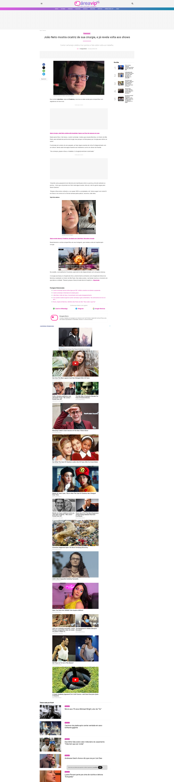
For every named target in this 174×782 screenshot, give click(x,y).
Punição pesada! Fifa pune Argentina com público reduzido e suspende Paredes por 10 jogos (129, 99)
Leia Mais (95, 767)
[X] (43, 67)
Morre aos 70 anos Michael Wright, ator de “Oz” (83, 709)
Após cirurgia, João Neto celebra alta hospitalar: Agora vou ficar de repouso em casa (74, 133)
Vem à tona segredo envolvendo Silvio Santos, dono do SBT (129, 67)
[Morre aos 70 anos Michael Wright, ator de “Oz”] (50, 712)
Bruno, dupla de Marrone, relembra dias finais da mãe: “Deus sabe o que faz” (74, 301)
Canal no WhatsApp (61, 308)
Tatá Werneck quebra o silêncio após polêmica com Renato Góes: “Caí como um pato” (129, 83)
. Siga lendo (96, 280)
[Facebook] (43, 64)
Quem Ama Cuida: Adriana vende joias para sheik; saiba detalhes (129, 91)
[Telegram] (43, 74)
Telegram (81, 308)
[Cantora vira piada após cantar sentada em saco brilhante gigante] (50, 728)
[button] (123, 4)
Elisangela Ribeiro (83, 48)
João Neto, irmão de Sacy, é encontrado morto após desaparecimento (72, 295)
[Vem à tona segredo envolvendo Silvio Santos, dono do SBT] (121, 69)
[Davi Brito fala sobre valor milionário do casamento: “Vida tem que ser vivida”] (50, 745)
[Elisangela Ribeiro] (78, 48)
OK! (100, 767)
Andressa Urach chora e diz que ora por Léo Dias (83, 758)
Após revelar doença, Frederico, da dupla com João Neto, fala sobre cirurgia (72, 238)
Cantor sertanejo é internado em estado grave (66, 293)
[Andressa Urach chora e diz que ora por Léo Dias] (50, 761)
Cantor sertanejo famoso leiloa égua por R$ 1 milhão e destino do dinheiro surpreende (76, 290)
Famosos (44, 30)
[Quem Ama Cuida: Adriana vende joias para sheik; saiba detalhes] (121, 92)
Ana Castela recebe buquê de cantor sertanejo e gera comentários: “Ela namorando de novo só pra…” (79, 298)
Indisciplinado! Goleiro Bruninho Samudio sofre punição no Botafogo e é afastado (129, 75)
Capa (41, 30)
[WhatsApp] (43, 71)
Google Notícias (100, 308)
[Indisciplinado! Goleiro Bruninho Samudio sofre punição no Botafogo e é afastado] (121, 76)
